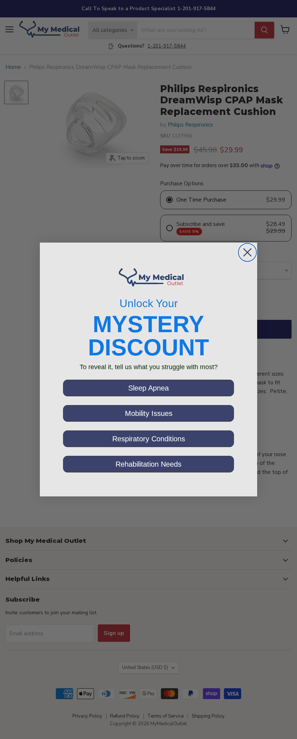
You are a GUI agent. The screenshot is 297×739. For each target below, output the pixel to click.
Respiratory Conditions (148, 439)
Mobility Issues (148, 413)
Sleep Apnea (148, 388)
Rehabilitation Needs (148, 464)
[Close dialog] (247, 252)
